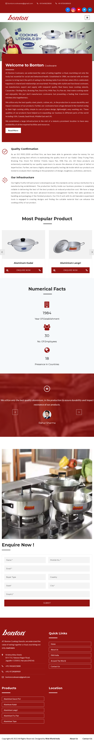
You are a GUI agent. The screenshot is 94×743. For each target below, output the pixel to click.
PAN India (55, 655)
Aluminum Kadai (10, 704)
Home (53, 644)
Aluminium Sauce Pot (12, 699)
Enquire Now (24, 270)
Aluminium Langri (23, 263)
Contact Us (55, 666)
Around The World (58, 661)
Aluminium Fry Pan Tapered (70, 263)
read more (10, 648)
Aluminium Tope (10, 721)
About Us (54, 649)
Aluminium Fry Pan (11, 716)
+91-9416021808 (45, 3)
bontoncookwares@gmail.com (20, 3)
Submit (47, 603)
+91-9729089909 (64, 3)
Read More (13, 130)
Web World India (52, 739)
